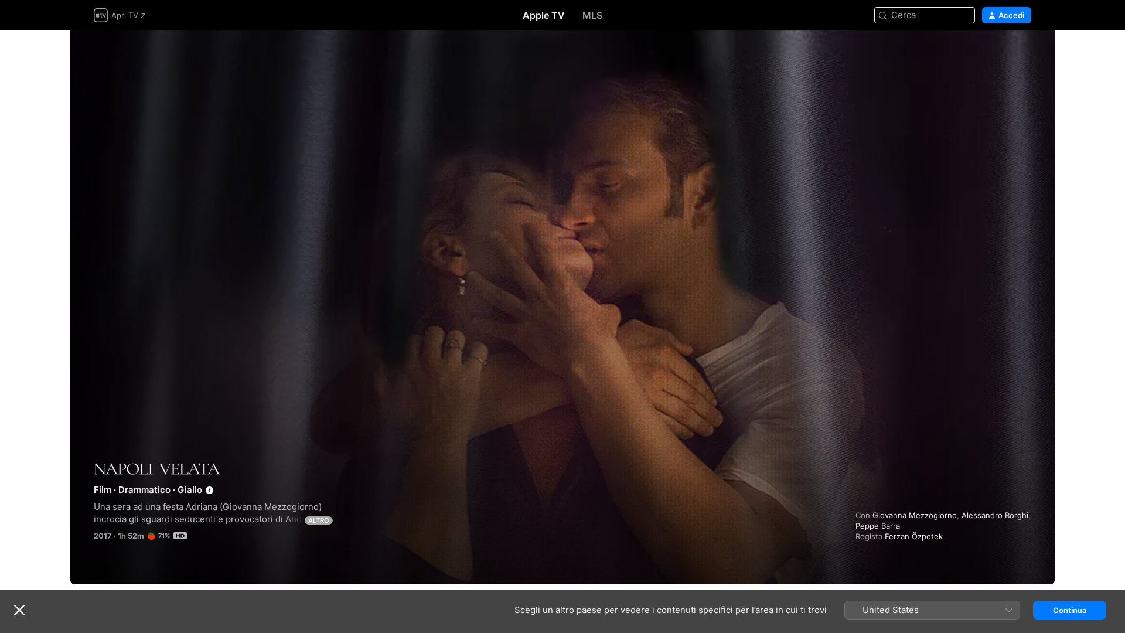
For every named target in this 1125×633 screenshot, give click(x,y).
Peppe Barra (877, 525)
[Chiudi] (19, 610)
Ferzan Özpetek (914, 536)
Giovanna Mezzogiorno (914, 515)
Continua (1069, 610)
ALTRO (318, 520)
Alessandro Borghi (995, 515)
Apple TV (544, 15)
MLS (592, 15)
